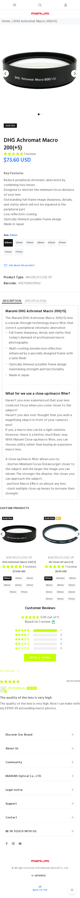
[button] (14, 154)
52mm (19, 243)
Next (74, 73)
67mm (62, 243)
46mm (49, 585)
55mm (29, 243)
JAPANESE (40, 876)
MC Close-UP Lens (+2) (61, 562)
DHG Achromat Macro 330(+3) (19, 562)
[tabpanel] (40, 71)
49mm (8, 243)
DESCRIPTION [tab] (12, 301)
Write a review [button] (40, 657)
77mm (19, 252)
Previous (5, 73)
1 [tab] (39, 114)
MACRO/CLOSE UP (38, 277)
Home (6, 21)
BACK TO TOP (40, 890)
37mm (48, 578)
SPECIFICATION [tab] (35, 301)
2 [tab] (41, 114)
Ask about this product (22, 265)
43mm (72, 578)
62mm (51, 243)
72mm (8, 252)
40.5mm (60, 578)
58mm (40, 243)
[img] (10, 682)
